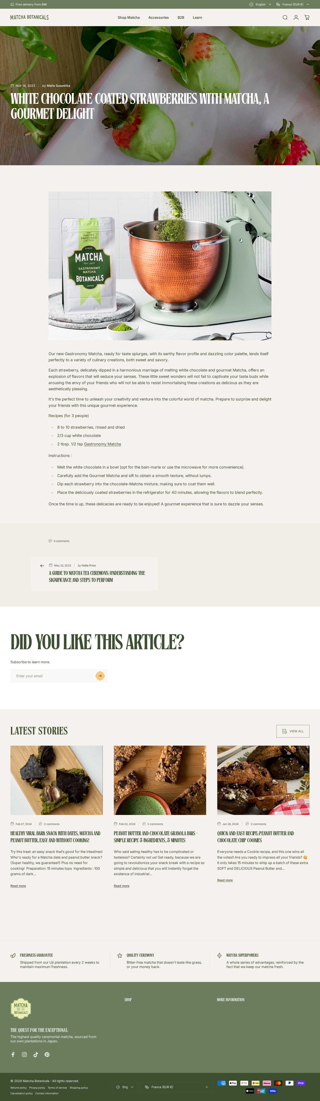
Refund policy (18, 1087)
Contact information (47, 1093)
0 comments (61, 541)
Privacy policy (37, 1087)
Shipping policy (79, 1087)
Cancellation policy (21, 1093)
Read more (18, 886)
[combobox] (260, 4)
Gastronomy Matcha (102, 444)
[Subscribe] (100, 676)
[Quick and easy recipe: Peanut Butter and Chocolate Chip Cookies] (263, 780)
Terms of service (57, 1087)
